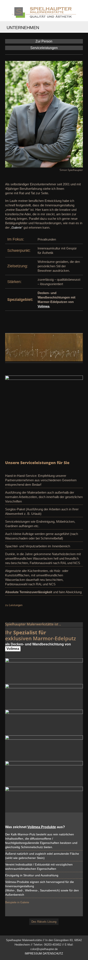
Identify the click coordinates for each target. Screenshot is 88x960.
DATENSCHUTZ (53, 953)
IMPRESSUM (33, 953)
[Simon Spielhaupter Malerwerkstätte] (44, 11)
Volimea (43, 306)
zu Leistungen (13, 605)
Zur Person (43, 41)
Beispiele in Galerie (17, 902)
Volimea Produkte (41, 827)
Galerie (17, 227)
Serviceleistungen (44, 48)
